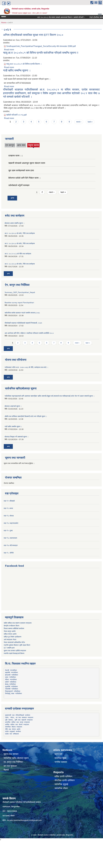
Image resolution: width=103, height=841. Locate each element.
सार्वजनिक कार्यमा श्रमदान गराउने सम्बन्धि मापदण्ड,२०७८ (22, 313)
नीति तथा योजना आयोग (12, 729)
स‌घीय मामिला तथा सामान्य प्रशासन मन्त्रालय (18, 623)
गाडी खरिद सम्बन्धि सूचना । (17, 70)
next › (78, 122)
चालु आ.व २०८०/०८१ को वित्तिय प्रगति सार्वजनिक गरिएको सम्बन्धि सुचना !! (40, 52)
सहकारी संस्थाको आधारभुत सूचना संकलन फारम (26, 163)
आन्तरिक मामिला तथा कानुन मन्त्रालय (17, 722)
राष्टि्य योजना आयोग (10, 634)
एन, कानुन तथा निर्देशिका (13, 762)
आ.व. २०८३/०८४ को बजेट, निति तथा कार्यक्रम (20, 233)
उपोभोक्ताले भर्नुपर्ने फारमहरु (19, 185)
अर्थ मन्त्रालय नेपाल (10, 640)
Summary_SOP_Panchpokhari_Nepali (20, 292)
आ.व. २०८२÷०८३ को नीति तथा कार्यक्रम (18, 254)
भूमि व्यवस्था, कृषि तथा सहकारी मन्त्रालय (19, 720)
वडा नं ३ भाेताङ (9, 516)
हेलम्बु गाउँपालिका (10, 684)
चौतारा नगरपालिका (11, 679)
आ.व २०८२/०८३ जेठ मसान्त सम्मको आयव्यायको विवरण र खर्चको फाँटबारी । (54, 17)
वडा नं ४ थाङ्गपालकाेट (11, 523)
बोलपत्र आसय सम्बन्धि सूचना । (14, 223)
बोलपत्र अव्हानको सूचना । (13, 406)
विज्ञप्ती (6, 770)
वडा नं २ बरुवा (8, 508)
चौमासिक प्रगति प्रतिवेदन (65, 780)
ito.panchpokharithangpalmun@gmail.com (24, 820)
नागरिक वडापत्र (61, 762)
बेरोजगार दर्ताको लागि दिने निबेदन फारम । (24, 178)
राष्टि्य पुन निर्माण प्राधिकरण (12, 637)
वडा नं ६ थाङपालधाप (10, 538)
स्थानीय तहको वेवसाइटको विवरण (14, 653)
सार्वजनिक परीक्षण (61, 788)
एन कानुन (9, 145)
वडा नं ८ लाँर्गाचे (9, 553)
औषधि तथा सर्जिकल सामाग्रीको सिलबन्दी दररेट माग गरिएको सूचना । (26, 416)
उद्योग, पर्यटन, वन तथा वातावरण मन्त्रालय (19, 717)
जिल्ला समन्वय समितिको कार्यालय (14, 628)
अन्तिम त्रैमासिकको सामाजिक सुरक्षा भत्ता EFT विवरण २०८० (33, 34)
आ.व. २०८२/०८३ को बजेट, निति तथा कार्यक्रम (20, 264)
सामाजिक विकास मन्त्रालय (13, 727)
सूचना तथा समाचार (11, 754)
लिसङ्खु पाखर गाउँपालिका (13, 693)
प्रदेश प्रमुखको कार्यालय (13, 731)
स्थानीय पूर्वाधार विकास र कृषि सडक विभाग (17, 645)
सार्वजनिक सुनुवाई (61, 784)
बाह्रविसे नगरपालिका (11, 672)
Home (3, 22)
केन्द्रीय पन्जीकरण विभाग (11, 626)
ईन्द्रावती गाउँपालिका (11, 675)
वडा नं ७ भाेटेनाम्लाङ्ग (11, 545)
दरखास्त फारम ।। (15, 155)
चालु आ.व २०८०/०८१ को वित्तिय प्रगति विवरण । (24, 64)
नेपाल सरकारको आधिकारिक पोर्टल (14, 642)
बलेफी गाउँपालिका (10, 682)
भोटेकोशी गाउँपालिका (11, 689)
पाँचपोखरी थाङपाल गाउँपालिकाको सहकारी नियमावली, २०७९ (23, 323)
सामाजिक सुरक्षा (60, 758)
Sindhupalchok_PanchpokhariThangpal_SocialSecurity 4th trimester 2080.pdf (41, 46)
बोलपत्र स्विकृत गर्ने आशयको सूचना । (17, 437)
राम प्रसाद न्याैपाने (9, 816)
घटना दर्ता (58, 754)
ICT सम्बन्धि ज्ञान (9, 648)
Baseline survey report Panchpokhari (19, 303)
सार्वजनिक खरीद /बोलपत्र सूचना (16, 758)
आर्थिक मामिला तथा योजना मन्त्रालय (17, 724)
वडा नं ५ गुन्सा (8, 531)
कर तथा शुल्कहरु (10, 766)
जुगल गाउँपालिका (10, 677)
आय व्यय (21, 145)
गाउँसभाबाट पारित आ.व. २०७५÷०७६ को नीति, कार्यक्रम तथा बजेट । (26, 367)
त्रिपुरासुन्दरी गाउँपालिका (12, 691)
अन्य (12, 198)
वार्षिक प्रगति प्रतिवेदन (63, 776)
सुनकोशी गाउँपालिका (11, 687)
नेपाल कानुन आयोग (10, 631)
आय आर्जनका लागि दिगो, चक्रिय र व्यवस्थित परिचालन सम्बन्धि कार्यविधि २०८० (29, 333)
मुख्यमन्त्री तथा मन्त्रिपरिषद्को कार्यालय (17, 715)
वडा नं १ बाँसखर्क (9, 501)
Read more (9, 50)
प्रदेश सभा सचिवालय (12, 734)
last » (90, 122)
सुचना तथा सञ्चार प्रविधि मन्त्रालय (15, 651)
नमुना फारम (33, 145)
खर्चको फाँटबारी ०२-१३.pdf (16, 115)
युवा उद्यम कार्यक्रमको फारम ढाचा (21, 170)
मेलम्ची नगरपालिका (11, 670)
